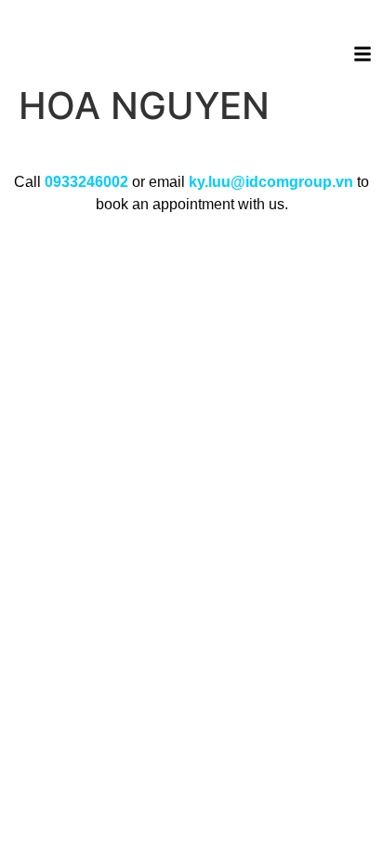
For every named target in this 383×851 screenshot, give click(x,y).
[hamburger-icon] (362, 56)
